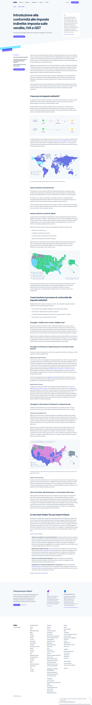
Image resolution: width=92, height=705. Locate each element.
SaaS (48, 648)
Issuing (31, 651)
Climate (31, 637)
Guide (14, 6)
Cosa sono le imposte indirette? (20, 57)
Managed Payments (34, 655)
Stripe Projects (50, 691)
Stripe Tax (33, 534)
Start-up (49, 629)
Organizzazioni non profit (52, 660)
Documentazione (50, 680)
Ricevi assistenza (67, 663)
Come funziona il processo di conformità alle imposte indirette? (20, 61)
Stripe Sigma (33, 665)
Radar (31, 662)
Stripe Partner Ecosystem (52, 674)
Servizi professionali (51, 662)
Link (31, 653)
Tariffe (46, 2)
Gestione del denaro (51, 644)
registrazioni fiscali (52, 377)
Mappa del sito (67, 642)
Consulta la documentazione (70, 607)
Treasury (32, 671)
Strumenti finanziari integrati (53, 636)
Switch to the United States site (67, 702)
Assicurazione (50, 657)
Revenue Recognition (34, 664)
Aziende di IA (50, 650)
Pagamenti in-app (51, 641)
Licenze (65, 641)
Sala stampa (66, 654)
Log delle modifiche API (52, 687)
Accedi (67, 2)
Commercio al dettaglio (52, 665)
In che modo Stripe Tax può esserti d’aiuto (19, 65)
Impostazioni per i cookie (69, 644)
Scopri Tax (49, 606)
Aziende (49, 627)
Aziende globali (50, 639)
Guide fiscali (21, 6)
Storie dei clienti (67, 629)
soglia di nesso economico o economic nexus (62, 368)
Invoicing (32, 650)
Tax (31, 667)
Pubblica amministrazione (52, 664)
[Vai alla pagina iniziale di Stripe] (14, 625)
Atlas (31, 629)
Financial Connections (34, 646)
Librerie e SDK (50, 689)
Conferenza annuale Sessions (70, 634)
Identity (31, 648)
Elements (32, 644)
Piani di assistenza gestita (69, 665)
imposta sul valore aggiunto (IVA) (61, 141)
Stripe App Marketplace (52, 672)
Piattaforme (49, 646)
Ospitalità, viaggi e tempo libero (54, 655)
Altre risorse (66, 646)
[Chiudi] (89, 698)
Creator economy (51, 651)
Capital (31, 634)
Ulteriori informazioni (69, 34)
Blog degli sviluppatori (52, 692)
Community (66, 632)
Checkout (32, 636)
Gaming (48, 653)
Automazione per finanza (52, 637)
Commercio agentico (51, 630)
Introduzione (16, 55)
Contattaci (74, 2)
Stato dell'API (50, 685)
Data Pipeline (33, 643)
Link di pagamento (34, 657)
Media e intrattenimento (52, 658)
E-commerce (50, 634)
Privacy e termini (67, 636)
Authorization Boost (34, 630)
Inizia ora (16, 604)
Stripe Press (66, 656)
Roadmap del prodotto (69, 651)
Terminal (32, 669)
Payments (32, 658)
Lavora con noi (67, 653)
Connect (32, 639)
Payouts (32, 660)
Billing (31, 632)
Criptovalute (32, 641)
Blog (65, 630)
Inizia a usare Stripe (18, 36)
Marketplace (49, 643)
